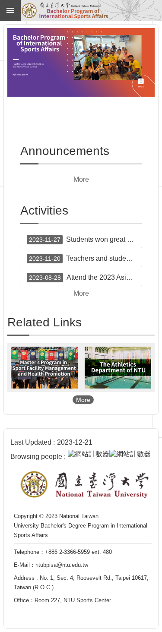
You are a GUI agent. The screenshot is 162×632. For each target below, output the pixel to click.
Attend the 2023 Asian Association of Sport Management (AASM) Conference (85, 277)
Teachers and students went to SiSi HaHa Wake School (85, 258)
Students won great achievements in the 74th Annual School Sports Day (85, 239)
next (137, 59)
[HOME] (92, 10)
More (81, 179)
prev (24, 59)
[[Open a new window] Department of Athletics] (118, 368)
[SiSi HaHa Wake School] (81, 62)
